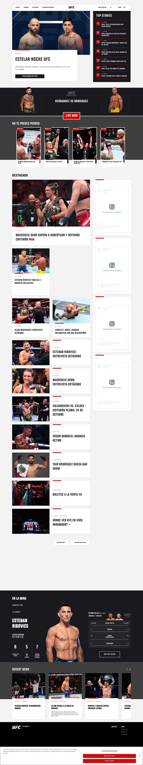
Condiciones (124, 729)
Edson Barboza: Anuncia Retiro (51, 437)
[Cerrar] (140, 755)
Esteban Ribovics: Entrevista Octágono (51, 352)
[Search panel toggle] (124, 7)
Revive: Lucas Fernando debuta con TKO (113, 61)
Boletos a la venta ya (51, 493)
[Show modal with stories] (28, 147)
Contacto (114, 727)
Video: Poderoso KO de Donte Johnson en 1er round (114, 53)
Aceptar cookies (109, 761)
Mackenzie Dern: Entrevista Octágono (51, 380)
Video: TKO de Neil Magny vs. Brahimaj (113, 69)
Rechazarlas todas (109, 756)
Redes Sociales (102, 7)
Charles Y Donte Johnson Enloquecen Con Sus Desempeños (71, 317)
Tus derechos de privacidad (109, 751)
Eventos (18, 7)
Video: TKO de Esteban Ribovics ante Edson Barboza (112, 25)
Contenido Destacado (48, 7)
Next (130, 669)
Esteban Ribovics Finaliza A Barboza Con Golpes (31, 271)
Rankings (26, 7)
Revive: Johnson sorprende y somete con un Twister (114, 44)
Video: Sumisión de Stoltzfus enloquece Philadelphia (113, 35)
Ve (110, 7)
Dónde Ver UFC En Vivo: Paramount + (51, 521)
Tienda (119, 7)
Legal (122, 727)
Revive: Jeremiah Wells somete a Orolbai (114, 76)
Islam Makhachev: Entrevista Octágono (31, 317)
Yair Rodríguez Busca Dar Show (51, 465)
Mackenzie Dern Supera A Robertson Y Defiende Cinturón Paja (51, 212)
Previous (127, 669)
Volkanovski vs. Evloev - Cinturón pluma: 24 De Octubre (51, 408)
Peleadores (35, 7)
